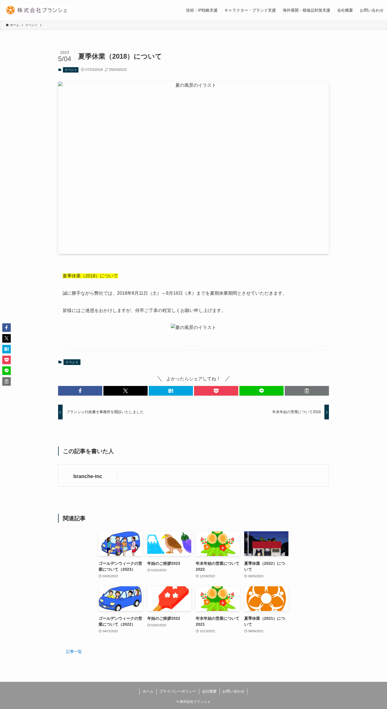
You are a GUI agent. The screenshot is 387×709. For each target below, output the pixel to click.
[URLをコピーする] (307, 391)
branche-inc (87, 476)
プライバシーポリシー (177, 691)
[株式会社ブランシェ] (39, 10)
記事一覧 (74, 651)
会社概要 (209, 691)
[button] (80, 391)
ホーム (148, 691)
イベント (71, 69)
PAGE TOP (372, 683)
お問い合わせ (233, 691)
